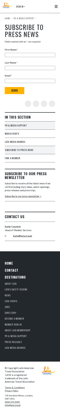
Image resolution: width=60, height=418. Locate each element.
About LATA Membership (18, 330)
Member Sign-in (13, 324)
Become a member (14, 318)
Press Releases (13, 342)
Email (8, 75)
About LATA (11, 283)
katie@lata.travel (22, 235)
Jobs (7, 307)
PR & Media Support (24, 18)
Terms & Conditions (15, 387)
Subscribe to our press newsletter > (23, 196)
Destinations (15, 277)
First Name (11, 49)
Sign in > (20, 6)
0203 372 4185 (12, 402)
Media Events (12, 133)
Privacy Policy (11, 390)
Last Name (11, 62)
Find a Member (12, 158)
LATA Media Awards (15, 141)
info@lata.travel (12, 405)
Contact (11, 270)
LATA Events (11, 301)
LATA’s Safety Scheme (16, 289)
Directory (10, 312)
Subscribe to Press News (19, 150)
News (8, 295)
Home (7, 18)
